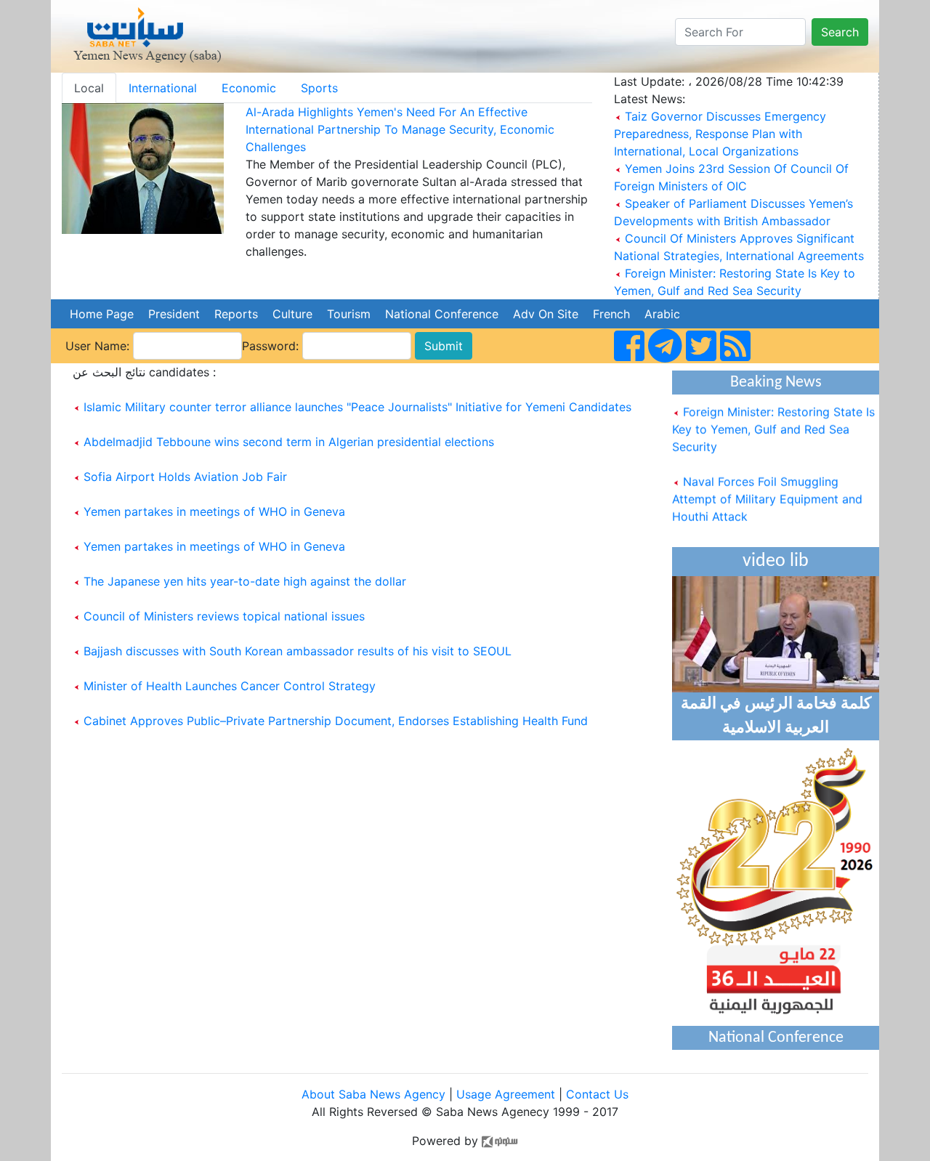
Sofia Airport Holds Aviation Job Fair (185, 476)
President (174, 314)
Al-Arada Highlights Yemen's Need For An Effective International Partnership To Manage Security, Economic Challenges (400, 129)
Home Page (101, 314)
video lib (776, 561)
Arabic (662, 314)
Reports (236, 314)
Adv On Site (546, 314)
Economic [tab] (249, 88)
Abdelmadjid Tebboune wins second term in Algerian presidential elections (289, 441)
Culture (292, 314)
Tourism (349, 314)
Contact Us (597, 1094)
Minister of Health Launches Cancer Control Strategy (230, 686)
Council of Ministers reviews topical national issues (224, 616)
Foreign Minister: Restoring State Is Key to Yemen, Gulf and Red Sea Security (773, 422)
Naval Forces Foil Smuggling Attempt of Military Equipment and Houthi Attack (767, 492)
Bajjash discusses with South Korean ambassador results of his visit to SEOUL (298, 651)
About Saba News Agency (375, 1094)
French (611, 314)
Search (840, 32)
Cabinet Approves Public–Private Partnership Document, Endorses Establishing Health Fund (336, 720)
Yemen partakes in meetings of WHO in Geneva (214, 511)
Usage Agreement (505, 1094)
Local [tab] (89, 88)
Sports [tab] (319, 88)
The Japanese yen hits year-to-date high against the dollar (245, 581)
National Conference (442, 314)
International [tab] (163, 88)
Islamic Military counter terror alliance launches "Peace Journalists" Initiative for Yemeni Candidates (357, 407)
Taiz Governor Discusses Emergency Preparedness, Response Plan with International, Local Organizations (720, 133)
